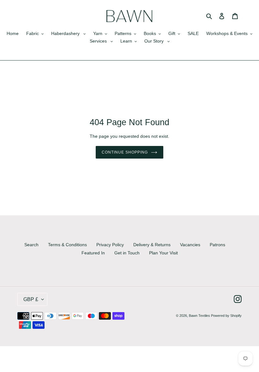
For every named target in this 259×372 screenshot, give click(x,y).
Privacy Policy (110, 244)
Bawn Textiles (200, 315)
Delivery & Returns (152, 244)
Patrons (217, 244)
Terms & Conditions (67, 244)
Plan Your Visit (163, 252)
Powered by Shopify (226, 315)
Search (31, 244)
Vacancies (190, 244)
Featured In (93, 252)
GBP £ (30, 299)
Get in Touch (127, 252)
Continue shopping (125, 152)
